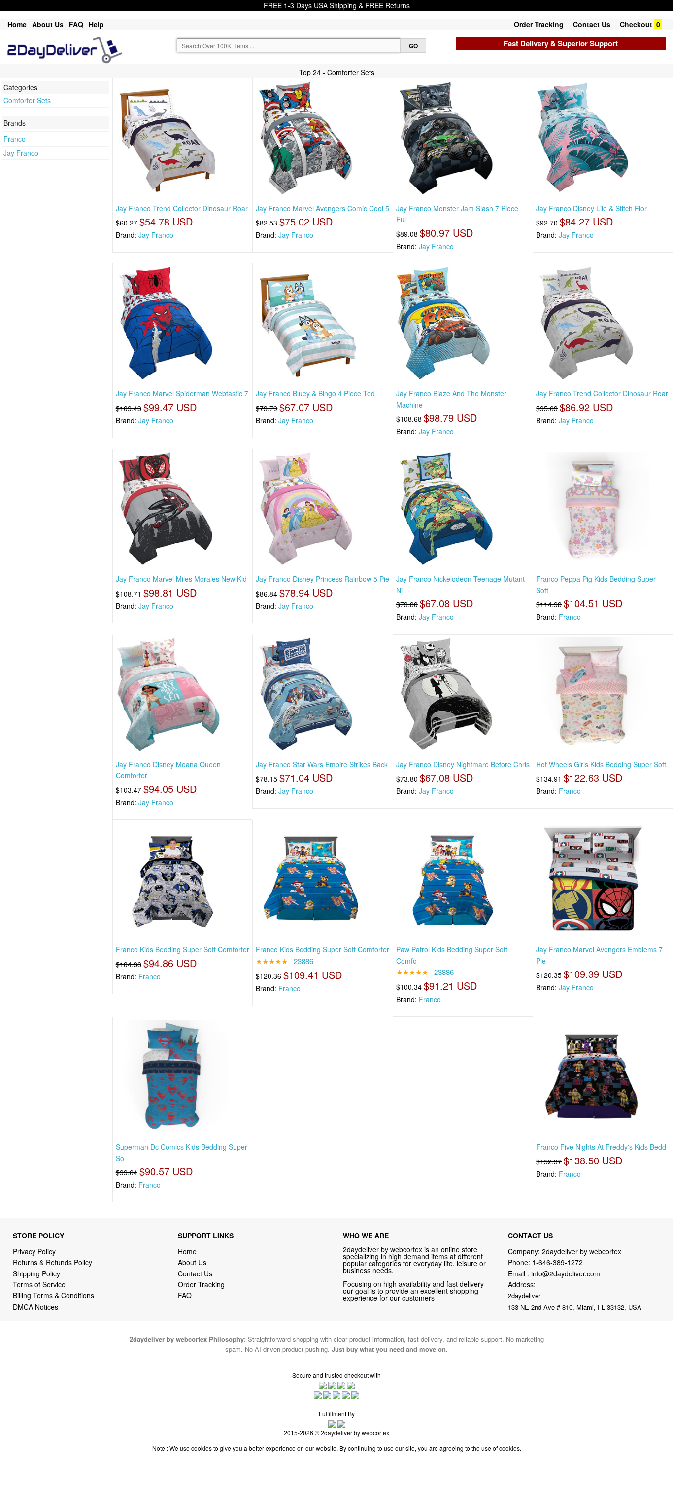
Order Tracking (539, 24)
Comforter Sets (27, 100)
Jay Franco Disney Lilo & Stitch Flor (591, 208)
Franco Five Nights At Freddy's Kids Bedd (601, 1147)
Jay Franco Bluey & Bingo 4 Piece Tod (315, 393)
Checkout (636, 24)
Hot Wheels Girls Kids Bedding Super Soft (601, 764)
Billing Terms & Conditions (53, 1295)
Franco (14, 139)
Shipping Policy (37, 1273)
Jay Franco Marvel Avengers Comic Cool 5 (322, 208)
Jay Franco (20, 153)
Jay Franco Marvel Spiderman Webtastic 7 (182, 393)
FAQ (76, 24)
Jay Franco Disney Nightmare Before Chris (463, 764)
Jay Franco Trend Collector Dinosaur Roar (182, 208)
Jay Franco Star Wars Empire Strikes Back (322, 764)
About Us (48, 24)
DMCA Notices (35, 1306)
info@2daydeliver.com (565, 1273)
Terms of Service (39, 1284)
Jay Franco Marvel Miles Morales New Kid (181, 579)
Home (17, 24)
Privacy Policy (34, 1251)
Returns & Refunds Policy (52, 1262)
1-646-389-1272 (557, 1262)
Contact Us (591, 24)
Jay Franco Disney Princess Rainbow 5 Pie (322, 579)
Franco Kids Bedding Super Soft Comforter (182, 949)
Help (96, 24)
